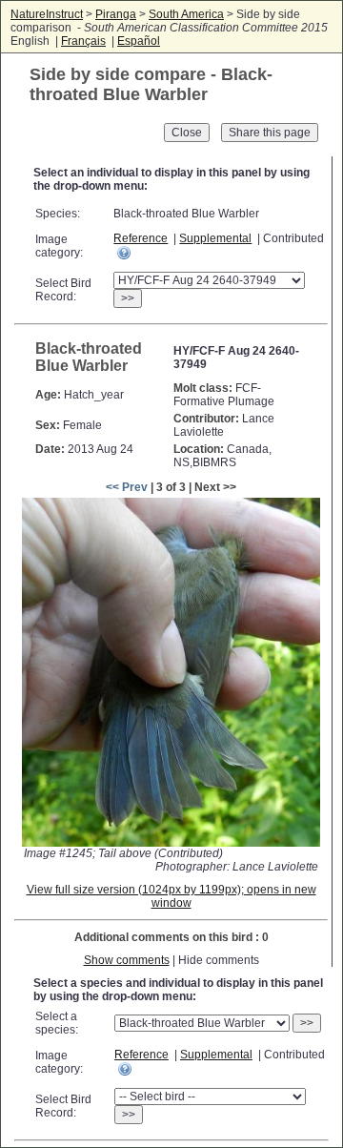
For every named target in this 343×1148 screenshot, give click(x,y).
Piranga (115, 14)
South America (186, 14)
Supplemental (215, 238)
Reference (140, 238)
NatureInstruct (46, 14)
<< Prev (127, 487)
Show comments (127, 960)
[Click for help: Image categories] (123, 252)
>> (127, 298)
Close (187, 132)
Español (138, 41)
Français (83, 41)
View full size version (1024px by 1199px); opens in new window (171, 896)
